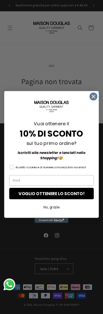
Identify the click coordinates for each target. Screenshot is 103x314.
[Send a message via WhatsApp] (9, 284)
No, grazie (52, 207)
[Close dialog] (93, 96)
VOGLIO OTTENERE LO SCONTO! (51, 194)
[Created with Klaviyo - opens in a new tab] (51, 220)
